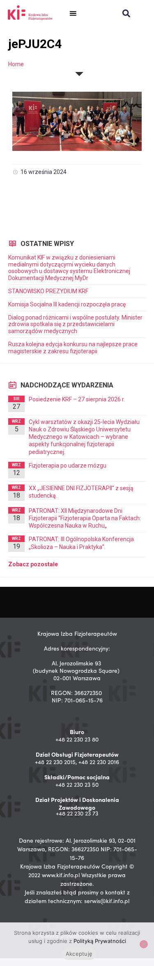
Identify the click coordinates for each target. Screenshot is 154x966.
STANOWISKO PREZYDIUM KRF (48, 291)
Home (16, 64)
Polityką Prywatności (100, 941)
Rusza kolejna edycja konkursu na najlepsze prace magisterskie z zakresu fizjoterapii (73, 347)
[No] (144, 944)
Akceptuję (79, 953)
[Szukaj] (126, 13)
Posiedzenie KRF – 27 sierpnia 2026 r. (77, 399)
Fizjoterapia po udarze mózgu (67, 465)
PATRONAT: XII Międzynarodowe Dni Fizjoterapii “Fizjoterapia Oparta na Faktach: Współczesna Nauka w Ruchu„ (85, 518)
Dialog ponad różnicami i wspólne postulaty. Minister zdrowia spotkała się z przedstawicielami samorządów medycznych (75, 324)
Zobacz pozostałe (33, 564)
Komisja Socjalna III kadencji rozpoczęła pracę (67, 304)
